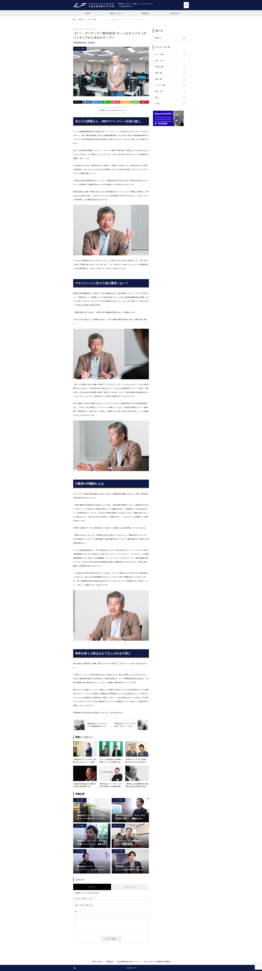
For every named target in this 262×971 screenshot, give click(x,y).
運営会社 (109, 962)
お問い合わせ (174, 13)
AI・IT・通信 (118, 800)
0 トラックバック (130, 887)
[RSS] (75, 968)
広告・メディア (118, 825)
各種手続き (145, 13)
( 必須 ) (83, 898)
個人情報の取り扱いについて (128, 962)
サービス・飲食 (80, 48)
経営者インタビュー (116, 13)
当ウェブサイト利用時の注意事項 (157, 962)
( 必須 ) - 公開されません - (84, 905)
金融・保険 (80, 800)
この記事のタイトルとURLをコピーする (111, 110)
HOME (87, 13)
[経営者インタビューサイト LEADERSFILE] (93, 5)
